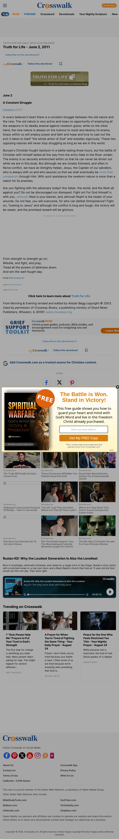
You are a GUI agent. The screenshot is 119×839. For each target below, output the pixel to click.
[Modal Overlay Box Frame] (59, 419)
